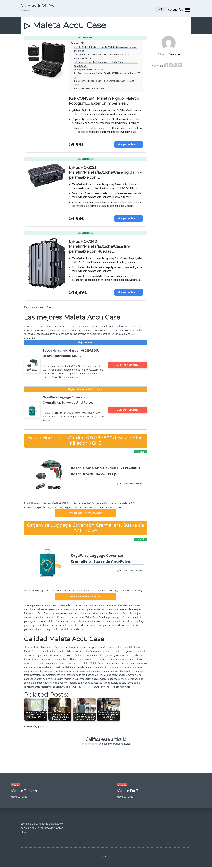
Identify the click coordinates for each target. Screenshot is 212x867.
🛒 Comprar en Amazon (129, 483)
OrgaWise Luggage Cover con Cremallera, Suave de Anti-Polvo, (101, 558)
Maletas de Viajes (37, 5)
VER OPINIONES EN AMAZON (85, 513)
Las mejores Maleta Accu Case (88, 69)
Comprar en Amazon (128, 144)
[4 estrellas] (93, 743)
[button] (82, 43)
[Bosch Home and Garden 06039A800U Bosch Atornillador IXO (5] (47, 474)
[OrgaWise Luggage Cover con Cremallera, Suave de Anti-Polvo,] (47, 561)
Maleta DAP (127, 790)
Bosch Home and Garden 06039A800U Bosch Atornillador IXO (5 (105, 470)
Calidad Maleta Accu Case (89, 88)
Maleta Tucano (24, 790)
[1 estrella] (82, 743)
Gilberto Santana (168, 54)
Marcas (44, 726)
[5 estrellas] (96, 743)
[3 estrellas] (89, 743)
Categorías (176, 9)
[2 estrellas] (86, 743)
